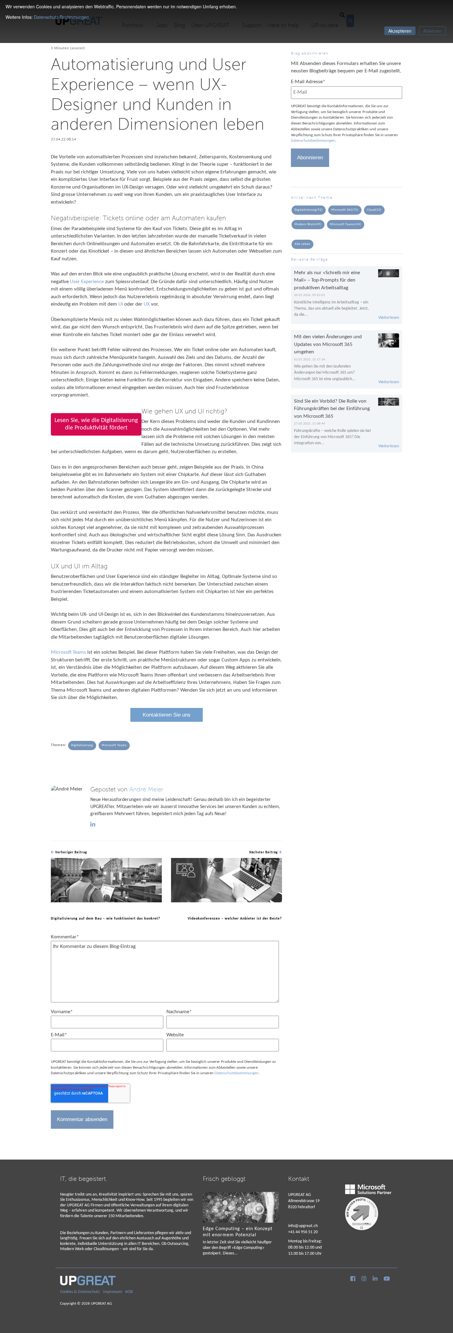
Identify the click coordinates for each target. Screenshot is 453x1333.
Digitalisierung (82, 745)
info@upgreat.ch (303, 1226)
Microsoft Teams (68, 652)
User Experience (87, 281)
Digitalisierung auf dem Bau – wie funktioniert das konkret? (105, 919)
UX (147, 304)
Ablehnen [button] (432, 31)
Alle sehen (302, 244)
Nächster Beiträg (264, 852)
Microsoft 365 (344, 210)
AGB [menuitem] (129, 1292)
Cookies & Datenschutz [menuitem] (80, 1292)
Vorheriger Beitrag (70, 852)
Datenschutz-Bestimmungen (61, 17)
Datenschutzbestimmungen (236, 1073)
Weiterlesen (388, 317)
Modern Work (308, 224)
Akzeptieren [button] (399, 31)
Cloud (374, 210)
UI (120, 304)
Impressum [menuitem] (112, 1292)
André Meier (146, 789)
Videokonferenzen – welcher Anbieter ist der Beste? (235, 919)
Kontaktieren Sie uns (166, 715)
